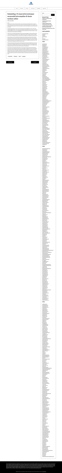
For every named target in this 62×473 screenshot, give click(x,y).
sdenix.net (43, 71)
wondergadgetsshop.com (46, 349)
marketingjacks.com (45, 136)
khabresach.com (44, 140)
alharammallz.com (44, 377)
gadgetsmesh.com (44, 201)
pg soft (49, 463)
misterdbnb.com (44, 262)
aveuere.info (44, 188)
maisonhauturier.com (45, 412)
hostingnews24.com (45, 405)
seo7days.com (44, 98)
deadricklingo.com (45, 229)
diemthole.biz (44, 89)
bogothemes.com (44, 335)
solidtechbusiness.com (45, 248)
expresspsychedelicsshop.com (46, 393)
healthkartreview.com (45, 402)
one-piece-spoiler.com (45, 221)
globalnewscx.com (45, 214)
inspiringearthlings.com (45, 408)
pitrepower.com (44, 130)
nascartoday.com (44, 416)
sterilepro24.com (44, 247)
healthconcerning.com (45, 191)
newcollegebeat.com (45, 324)
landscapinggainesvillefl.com (46, 411)
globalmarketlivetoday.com (46, 398)
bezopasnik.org (44, 104)
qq (42, 37)
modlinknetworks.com (45, 283)
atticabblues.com (44, 381)
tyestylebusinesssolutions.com (46, 265)
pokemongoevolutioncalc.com (46, 289)
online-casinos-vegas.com (46, 134)
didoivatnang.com (44, 387)
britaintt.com (44, 453)
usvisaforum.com (44, 327)
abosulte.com (44, 443)
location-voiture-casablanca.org (46, 252)
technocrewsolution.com (45, 66)
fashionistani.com (44, 394)
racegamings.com (44, 291)
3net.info (43, 351)
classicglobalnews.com (45, 451)
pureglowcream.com (45, 99)
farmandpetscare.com (45, 205)
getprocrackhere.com (45, 278)
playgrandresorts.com (45, 295)
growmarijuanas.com (45, 197)
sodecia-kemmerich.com (45, 259)
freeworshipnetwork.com (46, 373)
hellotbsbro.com (44, 204)
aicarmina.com (44, 317)
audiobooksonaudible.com (46, 446)
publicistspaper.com (45, 441)
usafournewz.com (44, 309)
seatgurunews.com (45, 350)
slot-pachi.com (44, 185)
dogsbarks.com (44, 388)
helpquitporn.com (44, 403)
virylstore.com (44, 62)
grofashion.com (44, 288)
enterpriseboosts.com (45, 77)
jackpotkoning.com (45, 282)
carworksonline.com (45, 60)
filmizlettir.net (44, 45)
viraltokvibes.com (44, 67)
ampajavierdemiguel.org (45, 313)
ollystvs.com (44, 213)
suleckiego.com (44, 144)
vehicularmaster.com (45, 311)
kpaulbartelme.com (45, 253)
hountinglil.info (44, 170)
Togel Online (44, 8)
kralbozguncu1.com (45, 410)
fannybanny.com (44, 280)
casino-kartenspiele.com (45, 78)
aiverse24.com (44, 444)
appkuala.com (44, 97)
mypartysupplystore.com (46, 318)
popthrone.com (44, 163)
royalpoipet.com (44, 266)
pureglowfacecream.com (45, 93)
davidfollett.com (44, 323)
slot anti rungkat (8, 464)
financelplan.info (44, 157)
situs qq (31, 464)
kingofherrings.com (45, 94)
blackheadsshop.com (45, 251)
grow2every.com (44, 400)
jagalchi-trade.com (45, 329)
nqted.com (43, 417)
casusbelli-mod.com (45, 342)
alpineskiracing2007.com (45, 128)
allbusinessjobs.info (45, 153)
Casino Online (33, 8)
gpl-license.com (44, 399)
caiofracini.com (44, 207)
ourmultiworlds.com (45, 46)
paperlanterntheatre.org (45, 372)
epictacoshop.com (44, 109)
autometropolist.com (45, 382)
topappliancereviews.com (46, 137)
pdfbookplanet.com (45, 216)
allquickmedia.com (45, 91)
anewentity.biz (44, 96)
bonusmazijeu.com (45, 270)
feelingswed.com (44, 395)
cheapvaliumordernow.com (46, 257)
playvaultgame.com (45, 294)
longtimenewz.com (45, 284)
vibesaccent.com (44, 312)
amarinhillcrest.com (45, 72)
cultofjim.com (44, 321)
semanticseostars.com (45, 195)
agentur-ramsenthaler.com (46, 232)
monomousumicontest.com (46, 228)
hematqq (37, 466)
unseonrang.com (44, 209)
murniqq (34, 466)
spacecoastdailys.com (45, 434)
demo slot (9, 466)
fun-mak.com (44, 260)
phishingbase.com (44, 290)
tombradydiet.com (45, 340)
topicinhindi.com (44, 150)
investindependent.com (45, 409)
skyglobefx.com (44, 230)
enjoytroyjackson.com (45, 390)
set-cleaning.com (44, 439)
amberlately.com (44, 315)
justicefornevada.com (45, 202)
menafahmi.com (44, 414)
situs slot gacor (53, 463)
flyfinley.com (44, 168)
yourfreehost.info (44, 337)
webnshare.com (44, 198)
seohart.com (44, 438)
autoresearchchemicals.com (46, 142)
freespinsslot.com (44, 186)
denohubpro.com (44, 219)
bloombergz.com (44, 76)
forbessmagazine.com (45, 397)
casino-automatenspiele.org (46, 79)
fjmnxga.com (44, 105)
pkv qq (7, 463)
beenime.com (44, 258)
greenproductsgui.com (45, 190)
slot (47, 463)
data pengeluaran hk (45, 33)
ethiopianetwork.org (45, 200)
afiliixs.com (43, 376)
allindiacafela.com (44, 127)
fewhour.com (44, 193)
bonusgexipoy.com (45, 273)
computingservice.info (45, 206)
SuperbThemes (44, 471)
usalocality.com (44, 308)
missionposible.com (45, 133)
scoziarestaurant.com (45, 437)
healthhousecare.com (45, 401)
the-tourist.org (44, 73)
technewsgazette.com (45, 92)
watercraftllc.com (44, 374)
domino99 (10, 463)
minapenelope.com (45, 331)
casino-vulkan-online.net (45, 129)
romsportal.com (44, 296)
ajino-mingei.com (44, 336)
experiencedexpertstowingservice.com (47, 250)
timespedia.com (44, 87)
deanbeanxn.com (44, 161)
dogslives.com (44, 215)
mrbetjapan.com (44, 95)
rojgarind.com (44, 192)
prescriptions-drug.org (45, 65)
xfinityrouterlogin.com (45, 135)
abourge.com (44, 375)
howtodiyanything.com (45, 407)
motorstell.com (44, 63)
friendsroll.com (44, 347)
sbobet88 (13, 466)
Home (17, 8)
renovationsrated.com (45, 436)
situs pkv (22, 463)
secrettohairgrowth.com (45, 101)
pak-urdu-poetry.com (45, 210)
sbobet (42, 463)
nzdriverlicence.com (45, 418)
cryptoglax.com (44, 333)
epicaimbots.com (44, 391)
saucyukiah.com (44, 43)
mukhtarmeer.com (45, 415)
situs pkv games (44, 36)
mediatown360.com (45, 131)
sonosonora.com (44, 345)
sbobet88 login (23, 466)
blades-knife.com (44, 220)
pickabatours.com (44, 155)
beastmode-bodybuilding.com (46, 156)
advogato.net (44, 74)
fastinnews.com (44, 279)
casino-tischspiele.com (45, 80)
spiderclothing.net (45, 348)
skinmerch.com (44, 326)
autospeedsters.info (45, 226)
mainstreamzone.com (45, 196)
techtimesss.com (44, 61)
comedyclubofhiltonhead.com (46, 254)
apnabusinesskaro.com (45, 143)
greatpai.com (44, 371)
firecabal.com (44, 396)
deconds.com (44, 454)
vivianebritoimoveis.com (45, 68)
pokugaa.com (44, 293)
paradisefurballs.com (45, 187)
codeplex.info (44, 352)
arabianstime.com (44, 380)
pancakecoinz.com (45, 167)
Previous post (10, 62)
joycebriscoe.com (44, 316)
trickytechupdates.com (45, 138)
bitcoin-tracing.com (45, 448)
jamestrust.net (44, 82)
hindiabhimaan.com (45, 139)
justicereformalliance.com (46, 332)
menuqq (31, 466)
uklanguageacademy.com (45, 151)
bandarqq (43, 35)
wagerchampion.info (45, 227)
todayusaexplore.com (45, 307)
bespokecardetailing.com (45, 355)
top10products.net (45, 154)
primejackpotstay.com (45, 292)
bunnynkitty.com (44, 103)
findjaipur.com (44, 320)
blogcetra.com (44, 211)
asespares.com (44, 379)
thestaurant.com (44, 267)
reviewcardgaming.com (45, 249)
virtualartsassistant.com (45, 255)
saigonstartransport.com (45, 106)
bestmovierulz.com (45, 328)
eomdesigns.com (44, 233)
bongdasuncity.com (45, 184)
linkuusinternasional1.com (46, 346)
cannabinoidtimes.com (45, 189)
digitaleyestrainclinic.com (46, 132)
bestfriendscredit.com (45, 356)
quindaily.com (44, 442)
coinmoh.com (44, 384)
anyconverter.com (44, 86)
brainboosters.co (44, 314)
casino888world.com (45, 261)
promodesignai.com (45, 440)
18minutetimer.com (45, 194)
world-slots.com (44, 164)
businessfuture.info (45, 158)
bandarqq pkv (14, 463)
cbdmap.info (44, 160)
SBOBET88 (38, 8)
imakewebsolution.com (45, 165)
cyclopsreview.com (45, 385)
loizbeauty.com (44, 85)
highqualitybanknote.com (46, 404)
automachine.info (44, 225)
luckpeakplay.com (44, 286)
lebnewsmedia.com (45, 344)
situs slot (39, 463)
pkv (49, 466)
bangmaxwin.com (44, 107)
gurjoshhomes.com (45, 339)
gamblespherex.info (45, 231)
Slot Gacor (27, 8)
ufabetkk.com (44, 90)
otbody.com (44, 81)
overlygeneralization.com (46, 199)
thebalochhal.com (44, 310)
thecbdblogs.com (44, 141)
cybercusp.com (44, 452)
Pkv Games (21, 8)
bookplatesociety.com (45, 343)
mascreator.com (44, 413)
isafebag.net (44, 75)
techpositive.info (44, 208)
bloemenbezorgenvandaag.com (46, 100)
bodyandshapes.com (45, 449)
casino (20, 56)
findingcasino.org (44, 223)
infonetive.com (44, 108)
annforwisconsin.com (45, 319)
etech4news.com (44, 392)
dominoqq (43, 34)
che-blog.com (44, 166)
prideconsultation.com (45, 169)
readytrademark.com (45, 435)
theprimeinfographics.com (46, 256)
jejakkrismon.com (44, 88)
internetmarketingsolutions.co (46, 212)
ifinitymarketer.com (45, 281)
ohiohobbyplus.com (45, 334)
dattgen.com (44, 386)
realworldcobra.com (45, 224)
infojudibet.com (44, 159)
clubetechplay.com (45, 275)
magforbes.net (44, 69)
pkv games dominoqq (45, 39)
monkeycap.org (44, 70)
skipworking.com (44, 84)
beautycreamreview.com (45, 383)
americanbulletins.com (45, 378)
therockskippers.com (45, 125)
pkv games (23, 56)
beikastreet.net (44, 44)
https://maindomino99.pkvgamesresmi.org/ (35, 467)
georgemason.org (44, 149)
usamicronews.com (45, 287)
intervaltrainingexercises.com (46, 264)
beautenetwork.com (45, 447)
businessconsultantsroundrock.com (47, 450)
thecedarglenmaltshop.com (46, 148)
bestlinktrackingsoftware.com (46, 268)
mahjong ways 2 (26, 464)
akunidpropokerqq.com (45, 354)
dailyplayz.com (44, 277)
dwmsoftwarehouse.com (45, 389)
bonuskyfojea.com (45, 271)
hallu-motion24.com (45, 124)
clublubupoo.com (44, 269)
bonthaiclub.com (44, 341)
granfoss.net (44, 126)
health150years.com (45, 64)
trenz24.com (44, 83)
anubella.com (44, 445)
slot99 (27, 467)
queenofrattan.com (45, 217)
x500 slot (36, 463)
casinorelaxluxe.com (45, 274)
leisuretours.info (44, 203)
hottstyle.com (44, 406)
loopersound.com (44, 330)
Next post (35, 62)
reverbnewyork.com (45, 325)
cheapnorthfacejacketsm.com (46, 338)
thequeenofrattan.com (45, 218)
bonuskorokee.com (45, 272)
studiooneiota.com (45, 222)
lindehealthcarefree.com (45, 152)
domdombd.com (44, 276)
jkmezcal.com (44, 263)
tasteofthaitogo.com (45, 102)
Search (43, 13)
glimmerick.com (44, 322)
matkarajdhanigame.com (45, 162)
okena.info (43, 353)
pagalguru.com (44, 419)
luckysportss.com (44, 285)
